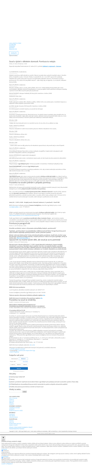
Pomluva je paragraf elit (19, 223)
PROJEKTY (11, 404)
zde (44, 295)
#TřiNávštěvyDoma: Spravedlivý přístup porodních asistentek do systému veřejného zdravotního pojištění (38, 384)
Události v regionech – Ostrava (52, 66)
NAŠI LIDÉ (11, 401)
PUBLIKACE (12, 414)
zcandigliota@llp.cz (14, 207)
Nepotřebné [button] (4, 456)
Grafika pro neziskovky (42, 431)
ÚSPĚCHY (11, 399)
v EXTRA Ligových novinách (17, 349)
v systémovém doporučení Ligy (26, 350)
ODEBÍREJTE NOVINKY (14, 407)
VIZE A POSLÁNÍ (13, 398)
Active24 (75, 431)
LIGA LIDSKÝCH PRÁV (15, 43)
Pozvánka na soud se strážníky (22, 300)
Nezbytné (6, 450)
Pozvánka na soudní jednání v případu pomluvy (30, 182)
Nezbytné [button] (4, 449)
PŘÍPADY (11, 402)
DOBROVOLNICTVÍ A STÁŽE (16, 410)
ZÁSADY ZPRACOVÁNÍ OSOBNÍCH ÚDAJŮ (20, 427)
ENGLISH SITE (13, 49)
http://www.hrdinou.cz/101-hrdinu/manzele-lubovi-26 (24, 215)
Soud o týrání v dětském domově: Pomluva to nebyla (32, 61)
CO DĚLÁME (12, 45)
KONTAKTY (11, 409)
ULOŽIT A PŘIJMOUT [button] (7, 464)
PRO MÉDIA (12, 415)
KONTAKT (11, 47)
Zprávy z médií (23, 63)
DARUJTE (11, 420)
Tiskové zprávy (23, 242)
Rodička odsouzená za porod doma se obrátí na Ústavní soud (26, 387)
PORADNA (12, 46)
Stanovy (12, 379)
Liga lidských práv (25, 431)
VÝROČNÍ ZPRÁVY (13, 417)
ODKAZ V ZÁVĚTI (13, 425)
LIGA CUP (11, 422)
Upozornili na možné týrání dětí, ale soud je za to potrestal (34, 239)
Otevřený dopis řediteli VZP (17, 377)
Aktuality (22, 184)
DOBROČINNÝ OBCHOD (15, 423)
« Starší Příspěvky (14, 352)
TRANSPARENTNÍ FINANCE (16, 429)
